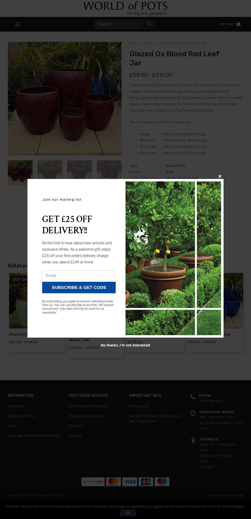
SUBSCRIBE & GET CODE (79, 287)
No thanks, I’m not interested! (125, 345)
